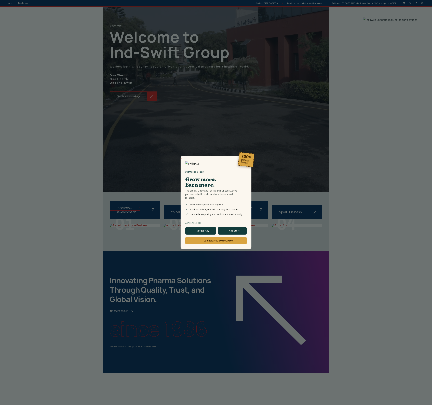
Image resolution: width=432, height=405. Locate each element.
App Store (234, 230)
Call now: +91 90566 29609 (218, 240)
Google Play (202, 230)
